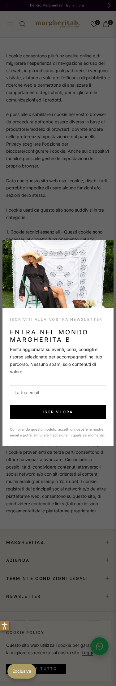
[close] (105, 248)
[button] (4, 625)
